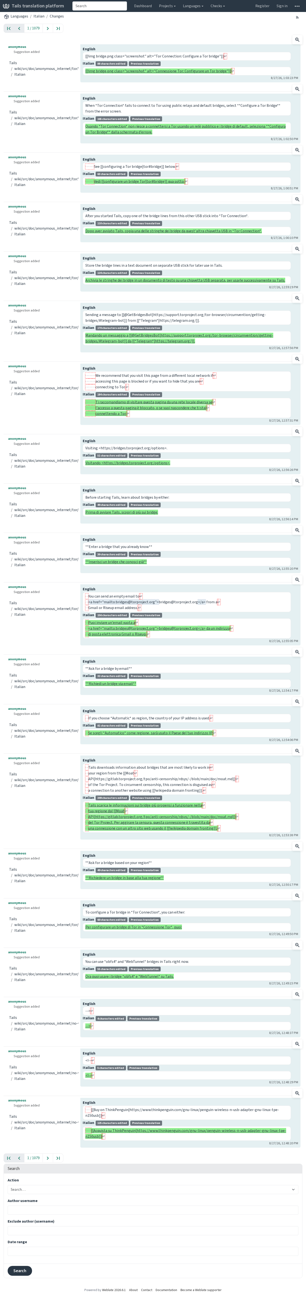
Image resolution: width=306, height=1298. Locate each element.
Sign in (282, 5)
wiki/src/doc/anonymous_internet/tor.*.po (49, 68)
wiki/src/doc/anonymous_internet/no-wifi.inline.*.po (57, 1023)
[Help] (297, 6)
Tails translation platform (38, 6)
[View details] (297, 39)
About (133, 1290)
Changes (57, 16)
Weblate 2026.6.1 (114, 1290)
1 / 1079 (33, 28)
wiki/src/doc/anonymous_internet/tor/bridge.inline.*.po (60, 228)
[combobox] (99, 6)
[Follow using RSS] (297, 17)
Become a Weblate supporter (201, 1290)
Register (262, 5)
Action (13, 1180)
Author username (23, 1200)
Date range (17, 1241)
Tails (13, 62)
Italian (38, 16)
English (89, 48)
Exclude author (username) (31, 1221)
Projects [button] (166, 5)
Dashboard (143, 5)
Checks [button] (216, 5)
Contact (146, 1290)
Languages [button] (192, 5)
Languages (19, 16)
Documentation (166, 1290)
